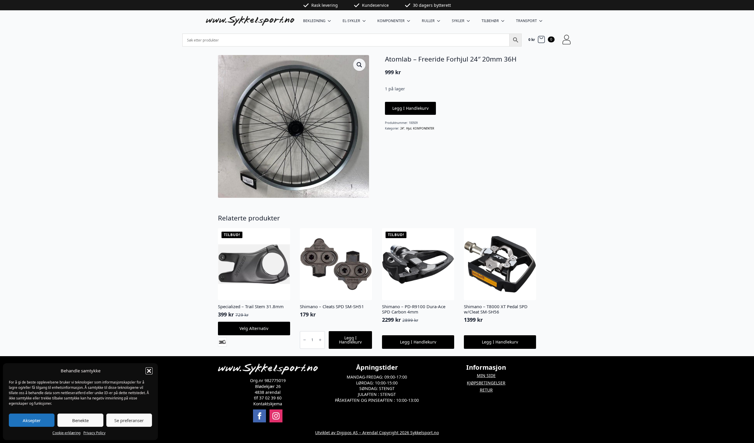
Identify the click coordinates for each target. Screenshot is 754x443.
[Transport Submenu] (542, 21)
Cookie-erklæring (66, 432)
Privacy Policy (94, 432)
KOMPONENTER (391, 20)
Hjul (408, 128)
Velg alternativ (253, 328)
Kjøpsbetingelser (486, 383)
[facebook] (259, 415)
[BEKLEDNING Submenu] (331, 21)
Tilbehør (490, 20)
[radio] (222, 342)
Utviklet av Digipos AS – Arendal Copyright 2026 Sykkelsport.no (377, 432)
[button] (149, 371)
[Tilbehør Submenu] (504, 21)
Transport (526, 20)
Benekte (80, 420)
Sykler (458, 20)
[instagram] (275, 415)
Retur (486, 390)
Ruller (428, 20)
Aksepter (32, 420)
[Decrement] (304, 340)
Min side (486, 375)
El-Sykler (351, 20)
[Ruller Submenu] (440, 21)
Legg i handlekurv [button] (350, 340)
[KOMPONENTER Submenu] (410, 21)
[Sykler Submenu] (470, 21)
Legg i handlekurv (410, 108)
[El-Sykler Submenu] (365, 21)
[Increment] (320, 340)
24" (402, 128)
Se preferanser (129, 420)
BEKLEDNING (314, 20)
